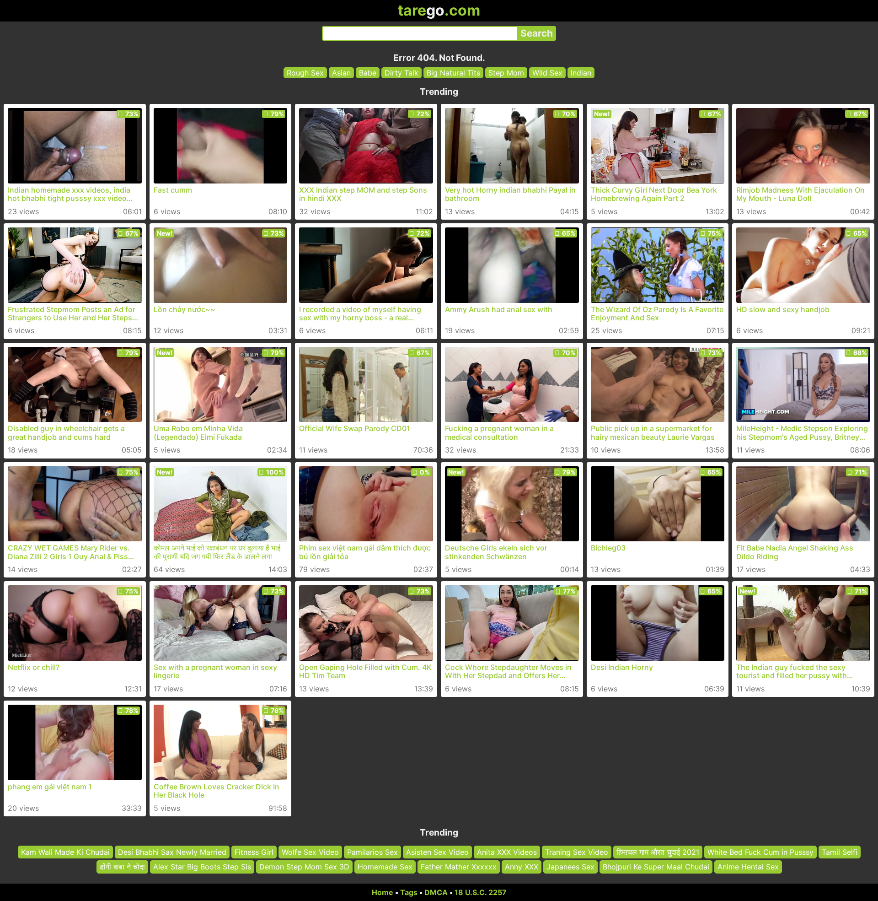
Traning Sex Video (576, 852)
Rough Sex (305, 72)
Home (382, 892)
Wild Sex (547, 72)
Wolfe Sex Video (310, 852)
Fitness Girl (254, 852)
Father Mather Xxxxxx (459, 866)
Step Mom (506, 72)
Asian (341, 72)
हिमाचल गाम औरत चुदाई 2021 (657, 852)
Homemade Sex (385, 866)
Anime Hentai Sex (748, 866)
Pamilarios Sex (372, 852)
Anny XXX (521, 866)
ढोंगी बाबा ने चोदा (122, 866)
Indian (581, 72)
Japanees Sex (570, 866)
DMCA (436, 892)
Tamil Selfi (839, 852)
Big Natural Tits (453, 72)
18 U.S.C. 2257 (481, 892)
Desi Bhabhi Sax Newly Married (172, 852)
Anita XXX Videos (507, 852)
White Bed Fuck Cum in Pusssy (760, 852)
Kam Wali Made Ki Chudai (65, 852)
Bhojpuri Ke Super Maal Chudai (656, 866)
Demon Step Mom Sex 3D (304, 866)
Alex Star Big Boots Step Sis (202, 866)
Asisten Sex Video (437, 852)
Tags (409, 892)
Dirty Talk (401, 72)
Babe (367, 72)
